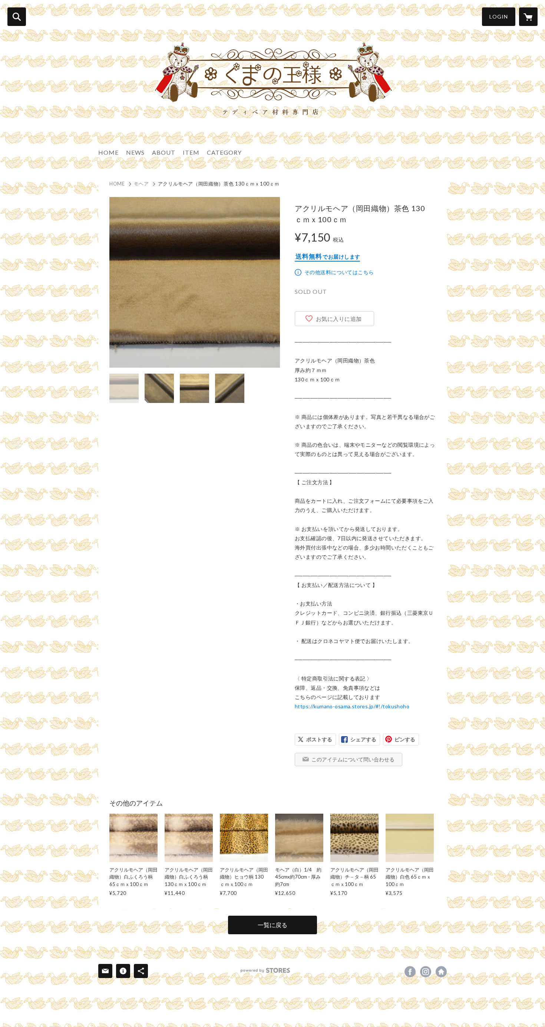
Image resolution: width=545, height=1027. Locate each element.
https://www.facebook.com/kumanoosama (410, 971)
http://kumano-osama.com (441, 971)
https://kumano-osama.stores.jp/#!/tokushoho (352, 706)
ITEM (191, 152)
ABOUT (163, 152)
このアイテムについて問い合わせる (352, 759)
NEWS (135, 152)
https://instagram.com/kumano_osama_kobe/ (425, 971)
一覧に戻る (272, 924)
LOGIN (498, 16)
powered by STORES (265, 970)
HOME (108, 152)
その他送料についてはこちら (339, 272)
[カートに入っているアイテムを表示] (528, 16)
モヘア (141, 184)
